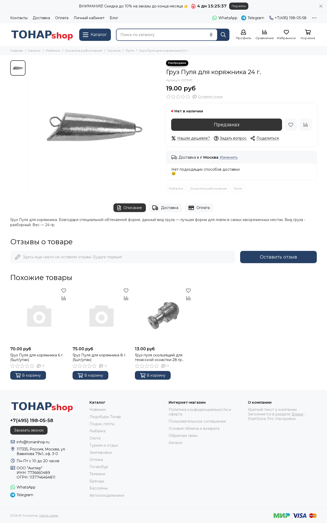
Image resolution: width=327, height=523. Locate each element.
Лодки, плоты (101, 424)
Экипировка (100, 452)
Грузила (114, 50)
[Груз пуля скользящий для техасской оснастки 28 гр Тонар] (163, 315)
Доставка (41, 18)
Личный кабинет (89, 18)
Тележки (97, 474)
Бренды (96, 481)
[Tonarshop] (42, 34)
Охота (94, 438)
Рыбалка (53, 50)
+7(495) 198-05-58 (291, 18)
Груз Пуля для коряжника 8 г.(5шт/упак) (99, 357)
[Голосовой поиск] (211, 35)
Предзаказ (226, 124)
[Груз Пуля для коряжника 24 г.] (94, 126)
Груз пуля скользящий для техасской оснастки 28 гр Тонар (158, 357)
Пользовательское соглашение (197, 421)
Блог (114, 18)
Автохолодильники (106, 495)
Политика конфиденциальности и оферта (200, 411)
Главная (16, 50)
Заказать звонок (29, 430)
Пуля (130, 50)
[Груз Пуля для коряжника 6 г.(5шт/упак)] (38, 315)
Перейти (239, 6)
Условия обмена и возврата (194, 428)
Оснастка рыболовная (83, 50)
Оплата (61, 18)
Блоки (297, 414)
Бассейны (98, 488)
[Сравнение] (305, 125)
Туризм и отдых (103, 445)
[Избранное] (291, 125)
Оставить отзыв (278, 257)
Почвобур (98, 466)
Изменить (229, 157)
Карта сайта (48, 515)
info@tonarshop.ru (33, 442)
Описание (132, 207)
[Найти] (223, 35)
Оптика (96, 459)
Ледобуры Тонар (105, 416)
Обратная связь (183, 435)
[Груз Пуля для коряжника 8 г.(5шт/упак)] (101, 315)
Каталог (34, 50)
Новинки (97, 409)
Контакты (19, 18)
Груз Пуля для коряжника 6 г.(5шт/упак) (36, 357)
